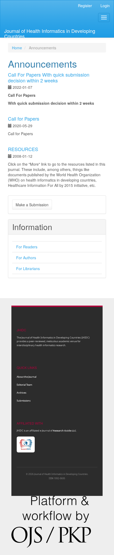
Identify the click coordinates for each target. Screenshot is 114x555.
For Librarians (28, 268)
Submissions (23, 400)
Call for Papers (23, 118)
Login (105, 5)
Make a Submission (32, 204)
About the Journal (26, 376)
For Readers (26, 246)
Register (85, 5)
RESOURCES (23, 149)
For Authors (26, 257)
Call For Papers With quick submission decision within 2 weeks (48, 77)
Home (17, 47)
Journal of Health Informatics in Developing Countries (49, 32)
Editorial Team (24, 384)
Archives (21, 392)
